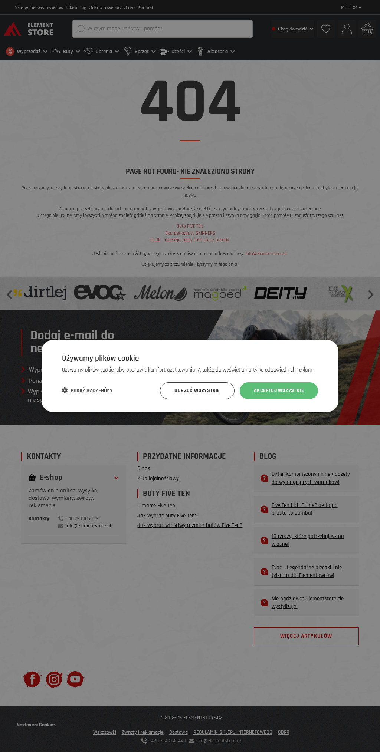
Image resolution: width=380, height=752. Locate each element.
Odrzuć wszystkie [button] (197, 390)
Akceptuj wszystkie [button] (279, 390)
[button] (87, 391)
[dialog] (190, 376)
